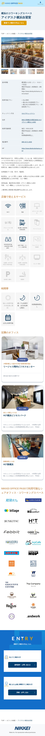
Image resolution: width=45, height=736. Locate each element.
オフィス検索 (11, 33)
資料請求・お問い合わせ (22, 665)
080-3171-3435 (27, 142)
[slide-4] (31, 71)
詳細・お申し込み (22, 692)
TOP (2, 33)
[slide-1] (4, 71)
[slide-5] (40, 71)
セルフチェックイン (28, 113)
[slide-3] (22, 71)
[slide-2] (13, 71)
